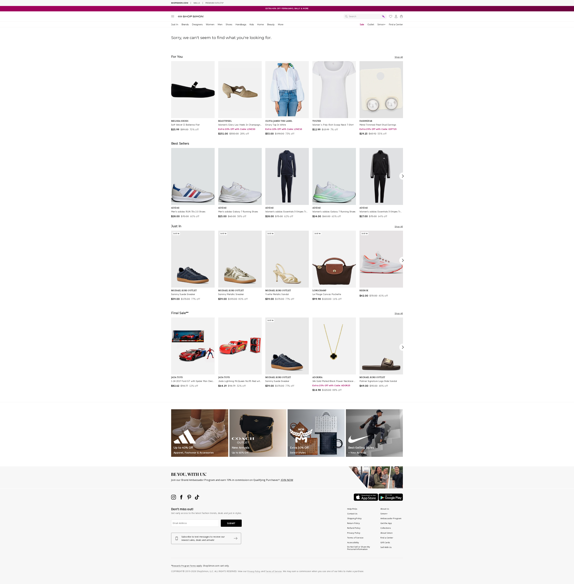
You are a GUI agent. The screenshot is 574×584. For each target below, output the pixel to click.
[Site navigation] (172, 17)
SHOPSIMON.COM (179, 2)
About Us (384, 508)
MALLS (197, 2)
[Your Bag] (401, 17)
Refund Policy (353, 528)
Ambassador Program (390, 518)
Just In (174, 24)
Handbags (240, 24)
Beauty (271, 24)
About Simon (386, 533)
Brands (185, 24)
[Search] (365, 16)
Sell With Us (386, 547)
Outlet (370, 24)
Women (210, 24)
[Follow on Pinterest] (189, 498)
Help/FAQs (352, 508)
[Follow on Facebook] (181, 498)
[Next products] (402, 176)
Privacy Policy (353, 533)
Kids (251, 24)
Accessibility (353, 542)
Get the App (386, 523)
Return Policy (353, 523)
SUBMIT (231, 523)
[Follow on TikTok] (197, 498)
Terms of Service (355, 537)
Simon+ (381, 24)
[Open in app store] (366, 499)
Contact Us (352, 513)
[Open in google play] (391, 499)
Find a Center (396, 24)
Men (220, 24)
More (280, 24)
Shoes (229, 24)
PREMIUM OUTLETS (214, 2)
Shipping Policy (354, 518)
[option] (192, 96)
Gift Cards (385, 542)
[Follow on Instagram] (174, 498)
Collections (385, 528)
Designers (197, 24)
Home (260, 24)
